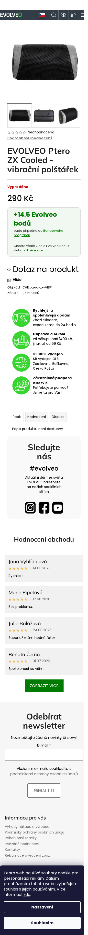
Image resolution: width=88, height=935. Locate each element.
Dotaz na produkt (46, 269)
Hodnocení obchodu (44, 539)
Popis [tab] (17, 416)
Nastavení (42, 907)
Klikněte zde (33, 250)
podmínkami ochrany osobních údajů (44, 774)
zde (26, 894)
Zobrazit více (44, 686)
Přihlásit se (44, 790)
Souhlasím (42, 923)
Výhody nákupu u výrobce (27, 826)
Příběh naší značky (21, 837)
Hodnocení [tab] (36, 416)
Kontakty (12, 849)
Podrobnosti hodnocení (29, 138)
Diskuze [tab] (58, 416)
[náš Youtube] (57, 508)
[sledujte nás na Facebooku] (44, 508)
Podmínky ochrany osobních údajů (34, 832)
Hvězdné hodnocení (22, 843)
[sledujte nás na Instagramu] (30, 508)
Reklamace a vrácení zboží (28, 855)
